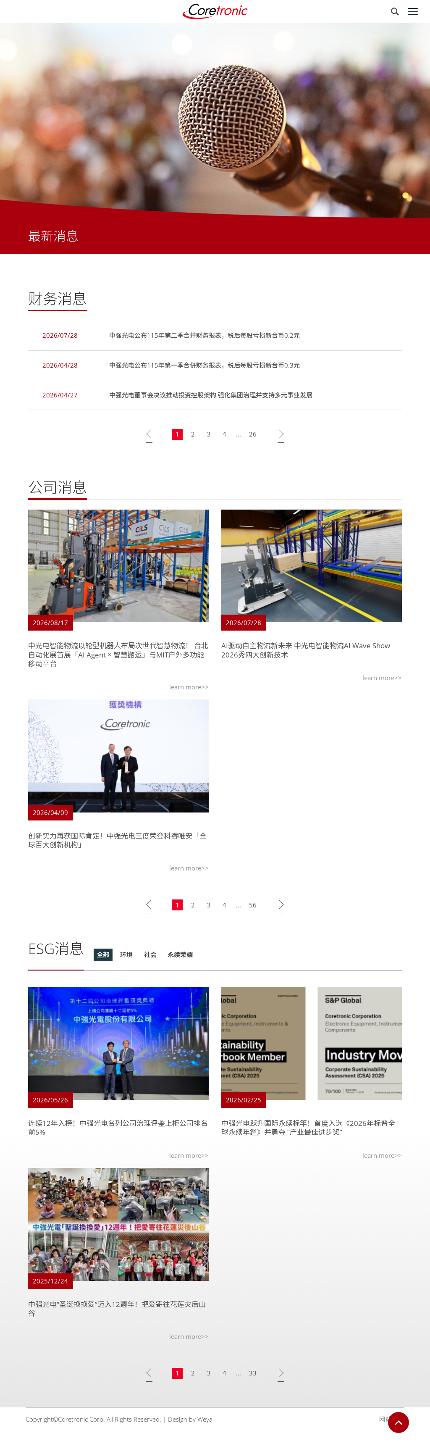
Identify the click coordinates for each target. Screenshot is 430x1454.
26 (253, 434)
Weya (204, 1419)
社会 (150, 954)
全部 (103, 954)
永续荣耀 (180, 954)
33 (253, 1373)
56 (253, 905)
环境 (126, 954)
